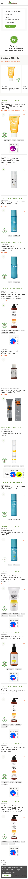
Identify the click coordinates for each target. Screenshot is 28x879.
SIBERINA (4, 291)
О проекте (3, 864)
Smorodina (4, 200)
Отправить (10, 26)
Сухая (8, 17)
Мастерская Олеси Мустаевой (10, 388)
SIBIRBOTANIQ (5, 429)
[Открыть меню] (2, 3)
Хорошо (6, 875)
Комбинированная (12, 19)
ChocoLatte (4, 157)
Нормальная (10, 22)
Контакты (3, 862)
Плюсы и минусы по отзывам (17, 110)
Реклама (3, 860)
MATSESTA (4, 102)
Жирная (9, 14)
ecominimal (4, 349)
